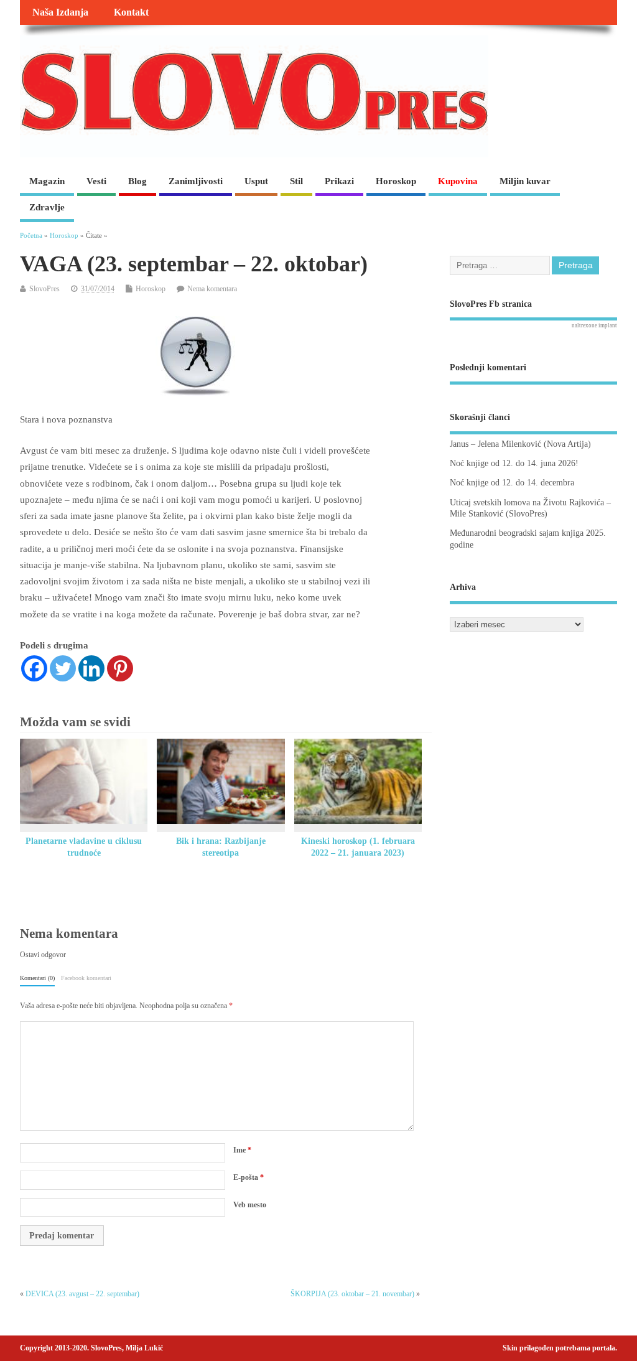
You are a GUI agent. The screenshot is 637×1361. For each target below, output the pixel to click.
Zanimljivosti (196, 181)
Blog (137, 181)
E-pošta (248, 1177)
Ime (242, 1150)
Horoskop (396, 181)
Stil (296, 181)
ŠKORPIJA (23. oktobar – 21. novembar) (352, 1293)
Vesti (96, 181)
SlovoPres (44, 288)
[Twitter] (63, 668)
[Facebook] (34, 668)
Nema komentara (212, 288)
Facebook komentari (86, 978)
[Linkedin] (91, 668)
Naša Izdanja (60, 12)
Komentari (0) (37, 978)
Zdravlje (47, 207)
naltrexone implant (594, 325)
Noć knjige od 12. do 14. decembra (512, 482)
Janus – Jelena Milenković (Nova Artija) (520, 444)
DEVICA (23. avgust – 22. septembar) (82, 1293)
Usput (256, 181)
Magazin (47, 181)
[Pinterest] (120, 668)
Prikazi (339, 181)
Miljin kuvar (525, 181)
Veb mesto (249, 1204)
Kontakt (131, 12)
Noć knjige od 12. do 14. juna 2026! (514, 463)
